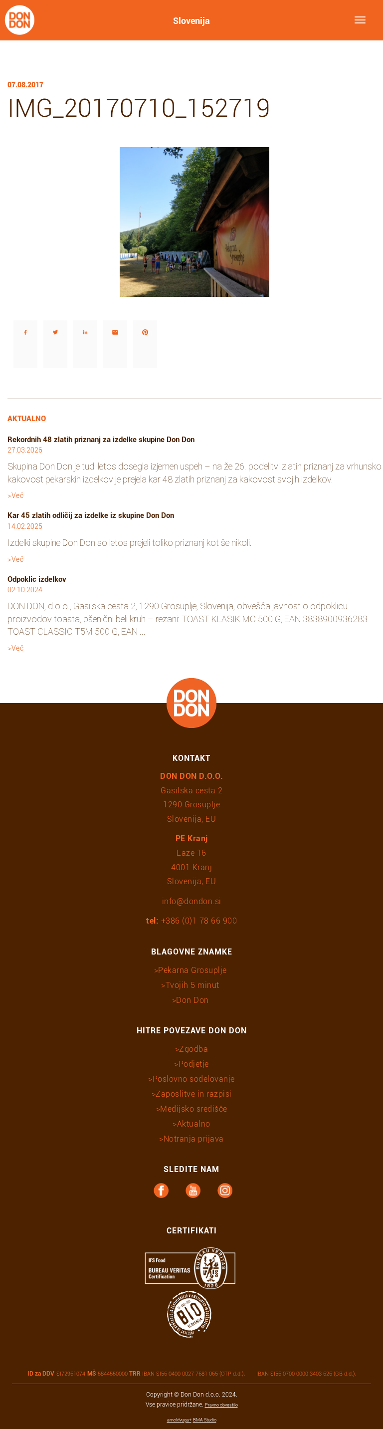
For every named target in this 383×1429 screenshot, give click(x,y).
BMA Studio (204, 1420)
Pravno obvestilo (221, 1405)
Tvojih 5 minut (192, 985)
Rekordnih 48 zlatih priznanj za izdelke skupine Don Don (100, 439)
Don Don (192, 1000)
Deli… (14, 305)
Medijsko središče (193, 1109)
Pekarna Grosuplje (192, 970)
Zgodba (193, 1049)
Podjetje (194, 1064)
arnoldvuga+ (179, 1420)
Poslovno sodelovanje (194, 1079)
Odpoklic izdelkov (36, 579)
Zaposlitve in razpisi (194, 1094)
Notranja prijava (194, 1139)
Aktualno (193, 1124)
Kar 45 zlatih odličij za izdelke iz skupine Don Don (90, 515)
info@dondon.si (191, 901)
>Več (15, 495)
